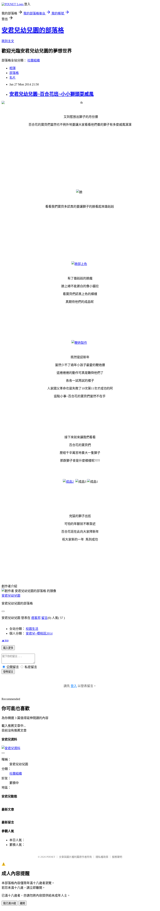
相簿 (12, 68)
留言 (44, 617)
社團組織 (33, 60)
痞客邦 (36, 617)
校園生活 (32, 628)
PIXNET (50, 856)
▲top (5, 640)
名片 (12, 77)
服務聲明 (117, 856)
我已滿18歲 (9, 903)
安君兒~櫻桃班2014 (39, 633)
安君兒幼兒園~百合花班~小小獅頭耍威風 (51, 94)
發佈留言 (8, 671)
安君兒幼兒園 (11, 595)
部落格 (14, 73)
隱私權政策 (102, 856)
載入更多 (8, 647)
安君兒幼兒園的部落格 (33, 30)
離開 (22, 903)
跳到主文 (8, 41)
